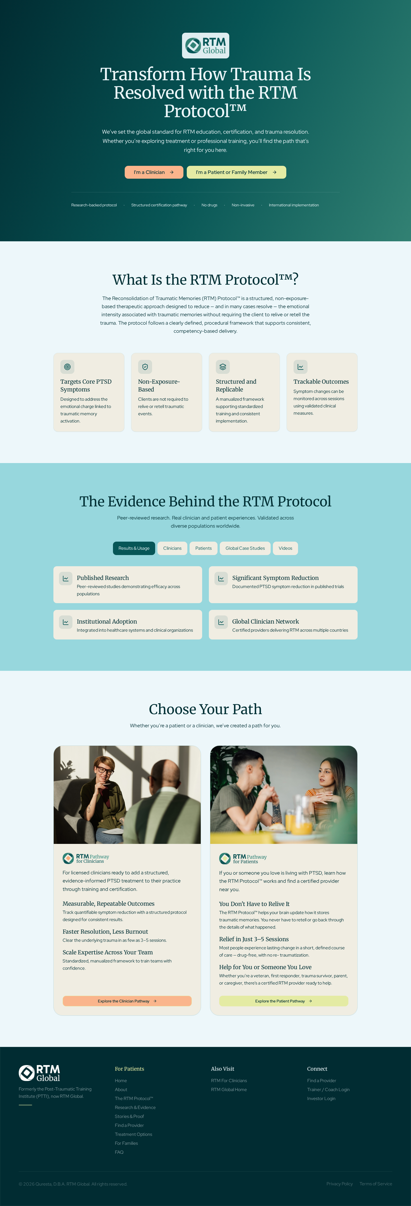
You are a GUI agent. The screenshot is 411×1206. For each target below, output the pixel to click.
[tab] (134, 548)
